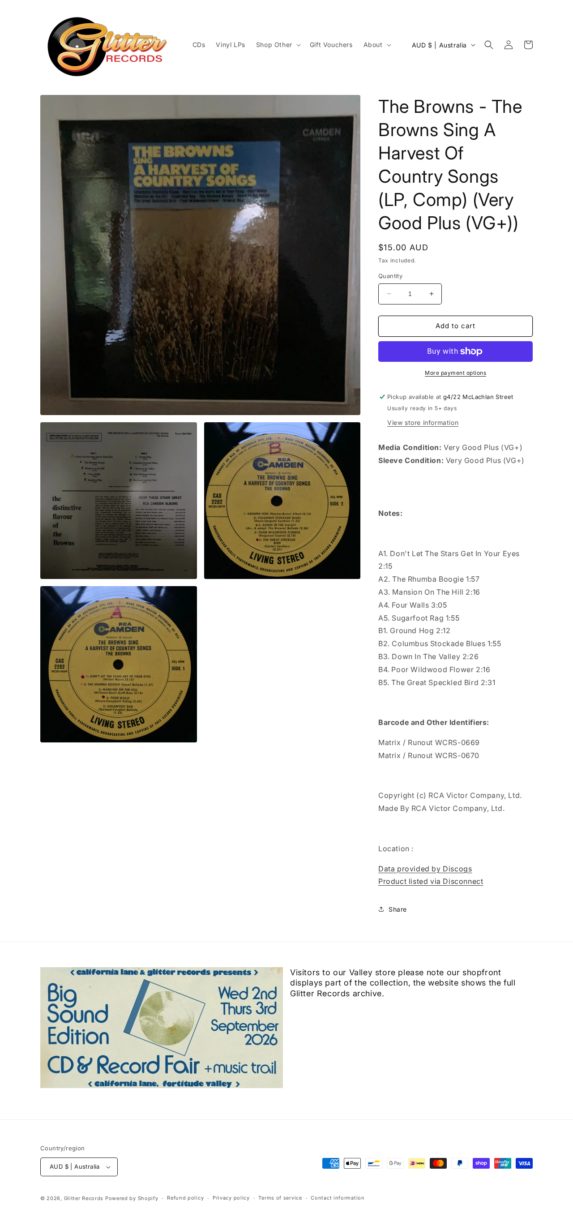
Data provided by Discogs (425, 868)
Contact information (337, 1198)
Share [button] (398, 909)
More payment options (455, 372)
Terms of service (280, 1198)
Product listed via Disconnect (430, 881)
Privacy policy (231, 1198)
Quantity (390, 275)
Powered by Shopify (131, 1198)
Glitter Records (84, 1198)
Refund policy (185, 1198)
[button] (277, 44)
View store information (422, 422)
